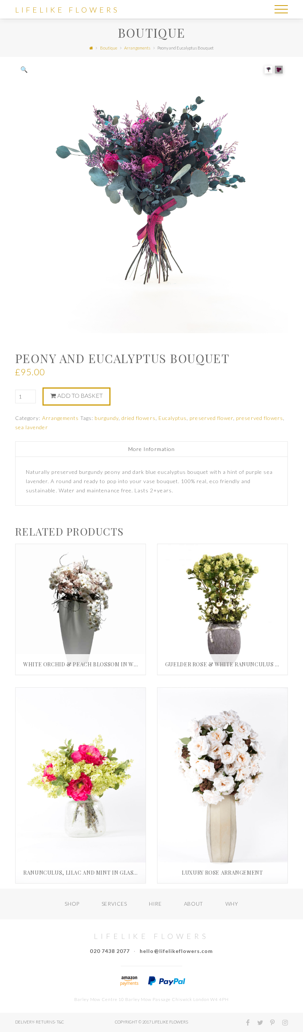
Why (231, 904)
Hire (155, 904)
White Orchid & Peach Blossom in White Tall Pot (98, 664)
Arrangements (137, 47)
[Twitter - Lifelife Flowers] (257, 1023)
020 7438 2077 (110, 951)
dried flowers (139, 418)
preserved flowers (259, 418)
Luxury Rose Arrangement (222, 872)
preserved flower (211, 418)
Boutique (108, 47)
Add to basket (80, 395)
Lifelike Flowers (67, 9)
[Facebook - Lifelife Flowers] (245, 1023)
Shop (72, 904)
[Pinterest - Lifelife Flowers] (269, 1023)
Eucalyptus (173, 418)
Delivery (24, 1021)
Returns (45, 1021)
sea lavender (31, 427)
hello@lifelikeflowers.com (176, 951)
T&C (60, 1021)
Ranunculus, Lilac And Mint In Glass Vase (87, 872)
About (194, 904)
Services (114, 904)
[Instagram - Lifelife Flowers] (282, 1023)
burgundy (106, 418)
